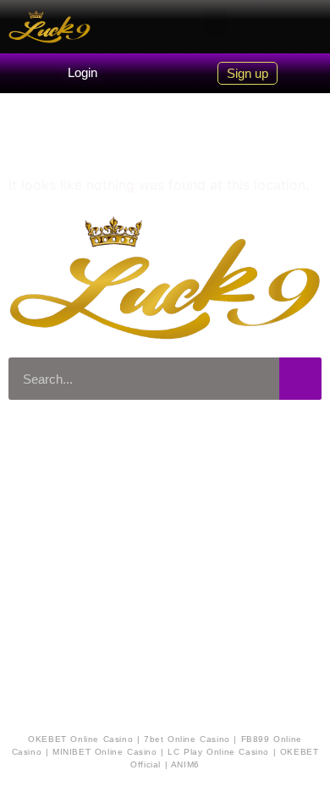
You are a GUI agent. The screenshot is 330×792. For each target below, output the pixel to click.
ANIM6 (185, 764)
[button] (215, 22)
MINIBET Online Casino (104, 751)
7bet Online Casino (187, 739)
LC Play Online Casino (218, 751)
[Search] (300, 378)
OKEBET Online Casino (80, 739)
